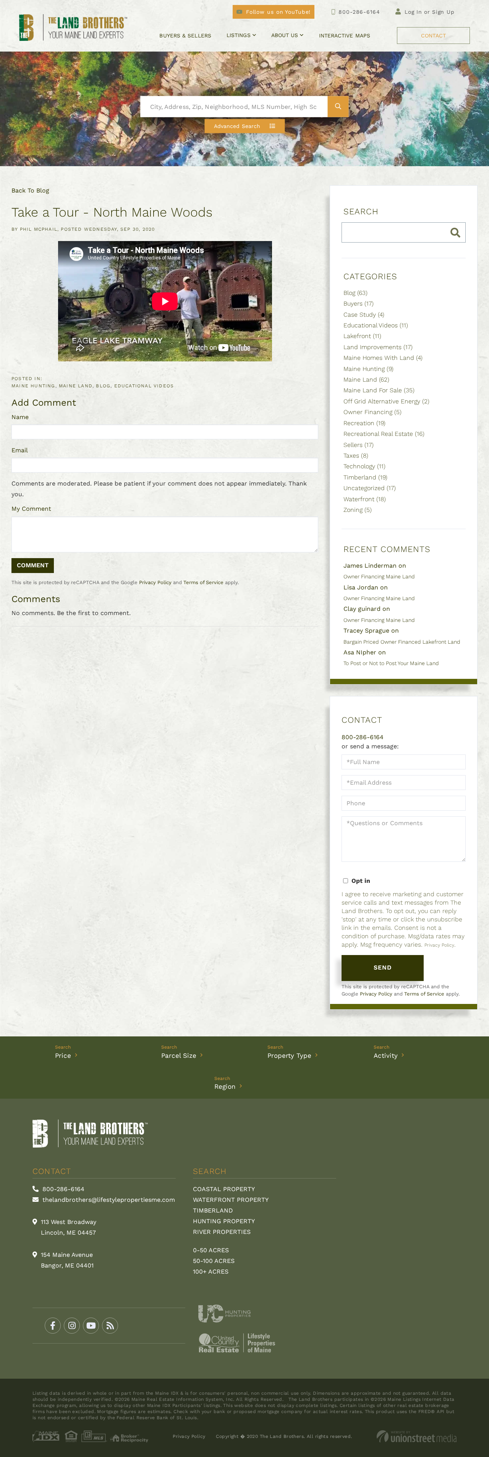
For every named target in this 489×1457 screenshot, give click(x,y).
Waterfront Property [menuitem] (231, 1199)
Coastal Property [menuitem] (224, 1189)
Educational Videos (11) (375, 325)
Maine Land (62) (366, 379)
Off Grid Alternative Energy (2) (386, 401)
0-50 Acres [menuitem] (211, 1250)
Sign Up (443, 12)
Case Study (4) (363, 314)
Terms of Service (203, 582)
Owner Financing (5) (372, 412)
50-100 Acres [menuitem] (214, 1260)
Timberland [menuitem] (213, 1210)
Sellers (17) (358, 444)
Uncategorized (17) (369, 488)
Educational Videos (144, 386)
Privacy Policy (155, 582)
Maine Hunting (33, 386)
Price (63, 1055)
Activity (386, 1055)
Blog (103, 386)
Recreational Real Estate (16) (383, 433)
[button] (338, 106)
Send (383, 967)
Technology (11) (364, 466)
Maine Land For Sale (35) (379, 390)
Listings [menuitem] (239, 35)
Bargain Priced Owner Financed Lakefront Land (401, 642)
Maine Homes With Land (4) (383, 357)
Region (225, 1086)
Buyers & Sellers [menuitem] (185, 35)
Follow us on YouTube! (278, 12)
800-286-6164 (359, 12)
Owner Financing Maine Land (379, 576)
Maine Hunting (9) (368, 368)
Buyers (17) (358, 303)
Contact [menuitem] (433, 35)
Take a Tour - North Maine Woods (111, 212)
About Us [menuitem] (284, 35)
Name (20, 417)
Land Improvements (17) (378, 347)
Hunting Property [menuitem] (224, 1221)
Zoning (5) (357, 509)
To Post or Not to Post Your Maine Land (391, 663)
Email (19, 450)
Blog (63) (355, 292)
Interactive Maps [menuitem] (344, 35)
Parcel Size (178, 1055)
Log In (413, 12)
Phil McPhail (38, 229)
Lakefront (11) (362, 336)
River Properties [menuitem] (222, 1231)
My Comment (31, 508)
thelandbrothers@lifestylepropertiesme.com (107, 1199)
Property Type (289, 1055)
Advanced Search (237, 126)
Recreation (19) (364, 423)
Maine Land (75, 386)
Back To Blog (30, 190)
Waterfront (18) (364, 499)
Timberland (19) (365, 477)
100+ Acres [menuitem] (210, 1271)
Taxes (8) (355, 455)
